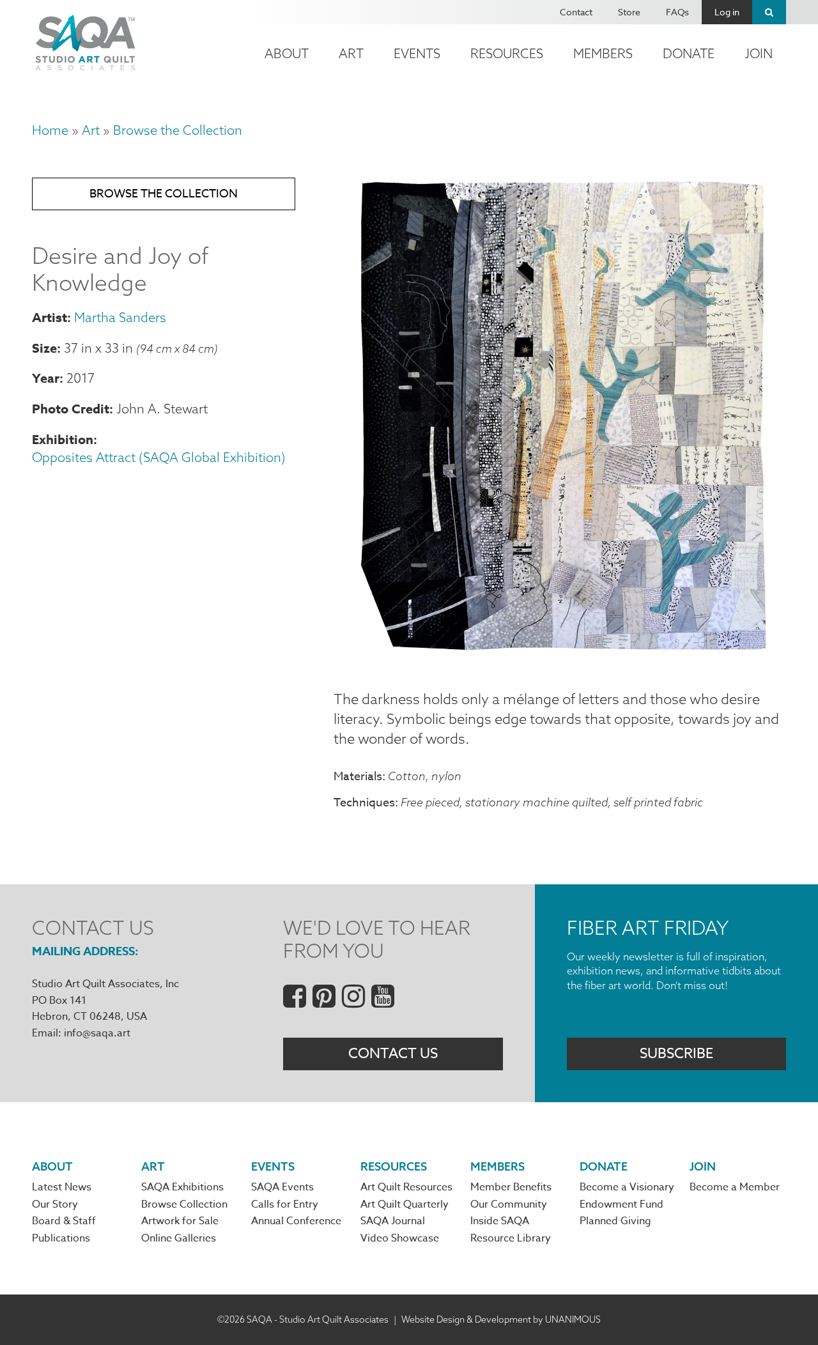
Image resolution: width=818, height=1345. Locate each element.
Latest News (61, 1187)
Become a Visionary (627, 1187)
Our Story (55, 1204)
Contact (576, 12)
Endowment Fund (621, 1204)
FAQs (677, 12)
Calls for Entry (284, 1204)
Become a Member (735, 1187)
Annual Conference (296, 1221)
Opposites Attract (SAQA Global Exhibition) (159, 457)
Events (417, 53)
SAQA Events (282, 1187)
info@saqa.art (97, 1033)
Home (50, 130)
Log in (726, 12)
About (287, 53)
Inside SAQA (499, 1221)
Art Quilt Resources (406, 1187)
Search (769, 12)
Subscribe (676, 1053)
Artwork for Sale (180, 1221)
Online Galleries (178, 1238)
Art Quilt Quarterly (404, 1204)
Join (759, 53)
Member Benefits (511, 1187)
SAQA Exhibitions (182, 1187)
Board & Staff (64, 1221)
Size (44, 348)
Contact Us (393, 1053)
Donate (688, 53)
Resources (506, 53)
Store (629, 12)
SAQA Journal (392, 1221)
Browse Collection (184, 1204)
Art (351, 53)
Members (603, 53)
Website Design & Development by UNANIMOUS (501, 1319)
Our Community (508, 1204)
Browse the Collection (177, 130)
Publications (61, 1238)
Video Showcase (399, 1238)
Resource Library (510, 1238)
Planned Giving (615, 1221)
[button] (560, 659)
